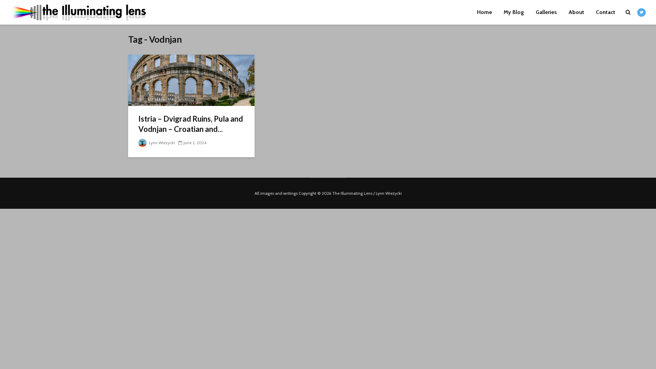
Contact (605, 12)
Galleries (546, 12)
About (576, 12)
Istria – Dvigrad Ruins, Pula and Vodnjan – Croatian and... (190, 124)
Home (484, 12)
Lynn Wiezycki (161, 142)
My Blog (514, 12)
